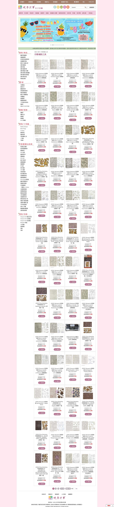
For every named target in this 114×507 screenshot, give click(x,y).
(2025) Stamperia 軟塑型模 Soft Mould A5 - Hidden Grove (41, 403)
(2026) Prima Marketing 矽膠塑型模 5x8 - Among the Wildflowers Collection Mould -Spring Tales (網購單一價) (72, 240)
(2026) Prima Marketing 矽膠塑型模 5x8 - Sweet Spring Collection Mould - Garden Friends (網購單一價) (41, 240)
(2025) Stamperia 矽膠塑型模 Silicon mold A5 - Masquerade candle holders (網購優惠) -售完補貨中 (72, 470)
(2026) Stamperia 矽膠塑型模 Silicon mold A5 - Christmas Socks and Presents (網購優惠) (41, 75)
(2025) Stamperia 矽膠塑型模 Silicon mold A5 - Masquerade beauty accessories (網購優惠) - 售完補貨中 (88, 470)
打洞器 (73, 13)
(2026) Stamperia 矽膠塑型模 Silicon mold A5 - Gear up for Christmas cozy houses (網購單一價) (88, 206)
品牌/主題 (84, 13)
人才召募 (64, 494)
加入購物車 (41, 86)
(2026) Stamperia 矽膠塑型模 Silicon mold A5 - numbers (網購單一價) (41, 140)
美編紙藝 (37, 13)
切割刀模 (69, 13)
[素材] (26, 82)
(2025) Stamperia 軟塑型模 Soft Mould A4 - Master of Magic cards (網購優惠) (72, 436)
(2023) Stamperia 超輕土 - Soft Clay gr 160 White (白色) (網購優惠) (72, 338)
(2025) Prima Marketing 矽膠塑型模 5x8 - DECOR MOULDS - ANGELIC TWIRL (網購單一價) (88, 403)
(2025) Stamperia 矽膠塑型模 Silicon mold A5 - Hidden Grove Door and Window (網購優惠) (57, 339)
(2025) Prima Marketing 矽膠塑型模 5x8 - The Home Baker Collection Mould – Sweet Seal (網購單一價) (57, 470)
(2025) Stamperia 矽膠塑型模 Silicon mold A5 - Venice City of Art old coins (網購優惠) (57, 370)
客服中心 (47, 1)
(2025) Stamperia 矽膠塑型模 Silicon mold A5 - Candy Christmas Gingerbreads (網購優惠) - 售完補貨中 (88, 306)
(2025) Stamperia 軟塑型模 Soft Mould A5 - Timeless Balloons (88, 370)
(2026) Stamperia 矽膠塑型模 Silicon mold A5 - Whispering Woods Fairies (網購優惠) (57, 272)
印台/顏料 (26, 13)
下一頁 (62, 488)
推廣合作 (50, 494)
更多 (39, 52)
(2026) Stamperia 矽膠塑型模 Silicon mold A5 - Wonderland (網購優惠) (57, 140)
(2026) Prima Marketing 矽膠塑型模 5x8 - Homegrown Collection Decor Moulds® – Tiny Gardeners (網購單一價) (41, 174)
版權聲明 (70, 494)
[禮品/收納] (26, 214)
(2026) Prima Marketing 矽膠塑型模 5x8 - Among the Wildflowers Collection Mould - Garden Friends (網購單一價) (57, 240)
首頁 (36, 52)
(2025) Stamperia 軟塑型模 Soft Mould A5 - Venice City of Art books (72, 370)
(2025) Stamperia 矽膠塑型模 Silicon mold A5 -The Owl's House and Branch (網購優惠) (72, 305)
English (91, 1)
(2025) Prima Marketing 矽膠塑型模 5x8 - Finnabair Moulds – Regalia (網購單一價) (57, 403)
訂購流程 (30, 1)
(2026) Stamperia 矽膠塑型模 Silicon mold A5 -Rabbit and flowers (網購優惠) (72, 174)
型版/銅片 (32, 13)
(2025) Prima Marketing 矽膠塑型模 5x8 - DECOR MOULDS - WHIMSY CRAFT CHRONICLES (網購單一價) (41, 437)
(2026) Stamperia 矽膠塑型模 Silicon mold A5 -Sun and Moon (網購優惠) (41, 206)
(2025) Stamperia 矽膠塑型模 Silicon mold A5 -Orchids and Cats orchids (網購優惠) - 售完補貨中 (88, 437)
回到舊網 (55, 1)
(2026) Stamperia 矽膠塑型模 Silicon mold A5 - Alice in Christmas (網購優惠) (72, 141)
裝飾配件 (42, 13)
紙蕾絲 (47, 13)
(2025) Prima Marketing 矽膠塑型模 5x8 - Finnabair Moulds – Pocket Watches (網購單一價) (72, 404)
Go (76, 488)
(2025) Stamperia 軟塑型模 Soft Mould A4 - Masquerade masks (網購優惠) (57, 437)
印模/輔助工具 (44, 52)
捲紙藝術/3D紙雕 (53, 13)
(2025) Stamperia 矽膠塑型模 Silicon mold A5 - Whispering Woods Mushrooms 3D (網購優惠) (57, 306)
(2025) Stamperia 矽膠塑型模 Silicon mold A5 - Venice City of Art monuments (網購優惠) (41, 339)
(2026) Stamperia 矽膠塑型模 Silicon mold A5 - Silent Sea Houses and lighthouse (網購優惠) (41, 108)
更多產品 (90, 13)
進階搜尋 (91, 7)
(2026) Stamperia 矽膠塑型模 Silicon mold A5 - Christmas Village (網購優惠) (57, 76)
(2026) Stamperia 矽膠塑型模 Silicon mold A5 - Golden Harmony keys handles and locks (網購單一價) (72, 108)
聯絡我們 (57, 494)
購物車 (77, 1)
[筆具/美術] (26, 53)
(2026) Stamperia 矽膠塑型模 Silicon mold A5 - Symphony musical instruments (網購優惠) (88, 75)
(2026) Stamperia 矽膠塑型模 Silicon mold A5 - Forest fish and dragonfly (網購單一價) (57, 206)
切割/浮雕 (79, 13)
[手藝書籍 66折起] (26, 144)
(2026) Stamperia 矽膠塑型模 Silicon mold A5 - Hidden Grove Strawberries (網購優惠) (57, 173)
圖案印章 (21, 13)
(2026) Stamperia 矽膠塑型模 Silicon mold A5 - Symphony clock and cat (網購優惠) (72, 75)
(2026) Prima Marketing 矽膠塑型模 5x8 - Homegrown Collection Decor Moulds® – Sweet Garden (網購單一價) (88, 141)
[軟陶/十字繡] (26, 124)
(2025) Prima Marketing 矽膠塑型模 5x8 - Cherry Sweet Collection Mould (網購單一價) (88, 338)
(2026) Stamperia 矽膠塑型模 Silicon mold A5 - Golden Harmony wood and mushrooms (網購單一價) (72, 207)
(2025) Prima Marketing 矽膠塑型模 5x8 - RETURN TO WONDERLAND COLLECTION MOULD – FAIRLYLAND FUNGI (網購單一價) (41, 471)
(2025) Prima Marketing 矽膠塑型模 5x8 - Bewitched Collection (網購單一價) (41, 305)
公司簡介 (22, 1)
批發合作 (44, 494)
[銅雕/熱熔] (26, 110)
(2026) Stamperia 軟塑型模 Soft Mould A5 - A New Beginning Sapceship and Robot (88, 239)
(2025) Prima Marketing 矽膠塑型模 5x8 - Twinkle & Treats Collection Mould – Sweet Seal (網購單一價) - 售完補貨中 (88, 273)
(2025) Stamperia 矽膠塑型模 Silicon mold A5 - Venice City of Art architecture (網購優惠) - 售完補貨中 (41, 371)
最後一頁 (68, 488)
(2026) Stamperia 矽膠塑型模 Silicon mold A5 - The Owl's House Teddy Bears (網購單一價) (57, 108)
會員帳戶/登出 (64, 1)
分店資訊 (39, 1)
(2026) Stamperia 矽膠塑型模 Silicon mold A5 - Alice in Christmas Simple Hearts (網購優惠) (88, 173)
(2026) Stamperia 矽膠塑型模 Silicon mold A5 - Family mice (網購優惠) (41, 272)
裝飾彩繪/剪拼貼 (62, 13)
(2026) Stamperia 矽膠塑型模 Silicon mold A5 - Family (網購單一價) (72, 272)
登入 (84, 1)
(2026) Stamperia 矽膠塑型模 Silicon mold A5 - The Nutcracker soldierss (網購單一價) (88, 108)
